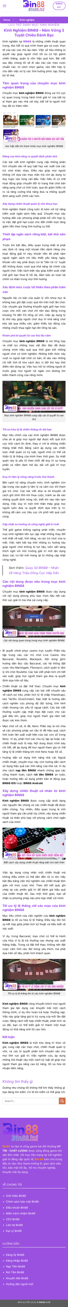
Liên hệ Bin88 (14, 1225)
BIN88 (27, 41)
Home (6, 19)
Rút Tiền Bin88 (15, 1272)
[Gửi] (62, 1101)
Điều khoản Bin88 (17, 1207)
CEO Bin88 (12, 1219)
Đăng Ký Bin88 (15, 1254)
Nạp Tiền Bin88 (15, 1266)
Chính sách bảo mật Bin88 (22, 1201)
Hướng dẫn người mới (19, 1284)
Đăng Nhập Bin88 (17, 1260)
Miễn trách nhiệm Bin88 (20, 1213)
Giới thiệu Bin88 (16, 1195)
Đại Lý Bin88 (14, 1230)
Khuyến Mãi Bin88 (17, 1278)
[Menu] (4, 6)
